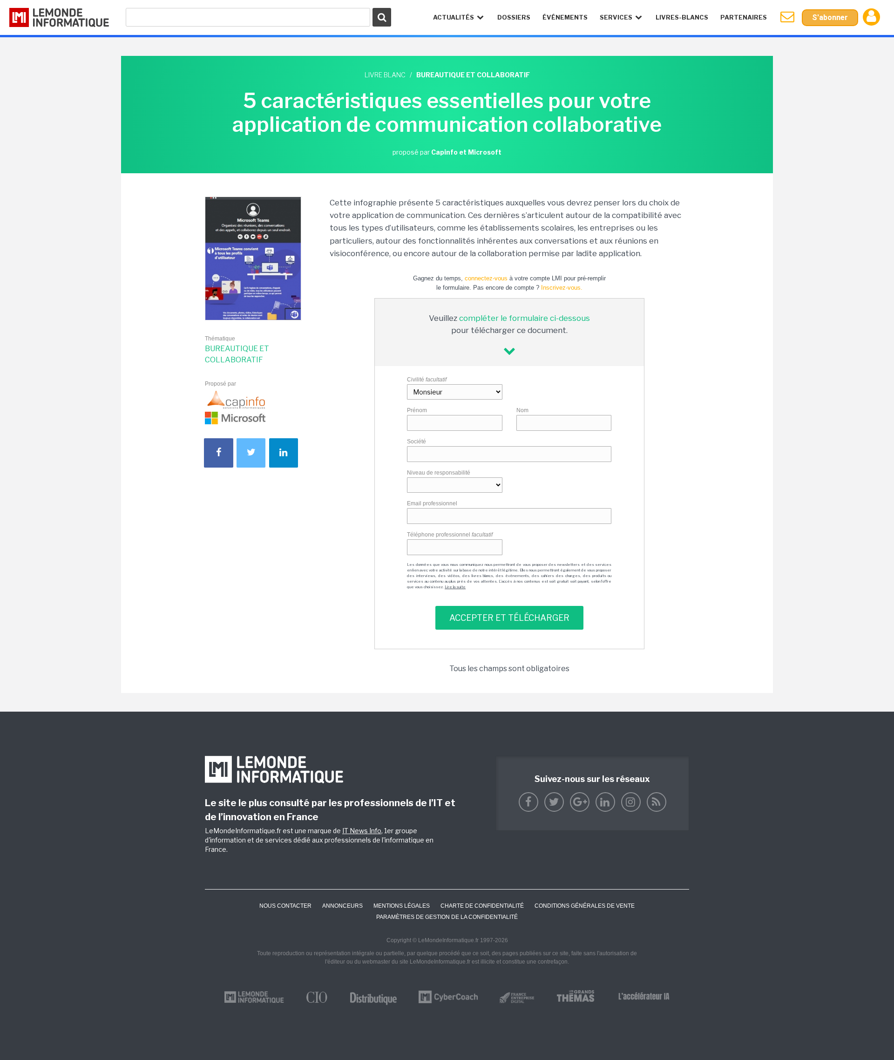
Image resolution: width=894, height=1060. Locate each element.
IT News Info (361, 831)
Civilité (427, 379)
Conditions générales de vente (585, 906)
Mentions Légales (401, 906)
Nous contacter (285, 906)
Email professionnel (432, 503)
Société (416, 441)
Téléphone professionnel (450, 534)
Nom (522, 410)
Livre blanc (385, 75)
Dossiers (513, 17)
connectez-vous (486, 278)
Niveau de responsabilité (438, 472)
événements (565, 17)
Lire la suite (455, 586)
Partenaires (743, 17)
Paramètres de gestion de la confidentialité (447, 917)
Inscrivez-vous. (561, 287)
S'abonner (830, 17)
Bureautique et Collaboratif (237, 354)
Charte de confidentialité (482, 906)
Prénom (417, 410)
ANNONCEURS (342, 906)
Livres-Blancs (682, 17)
